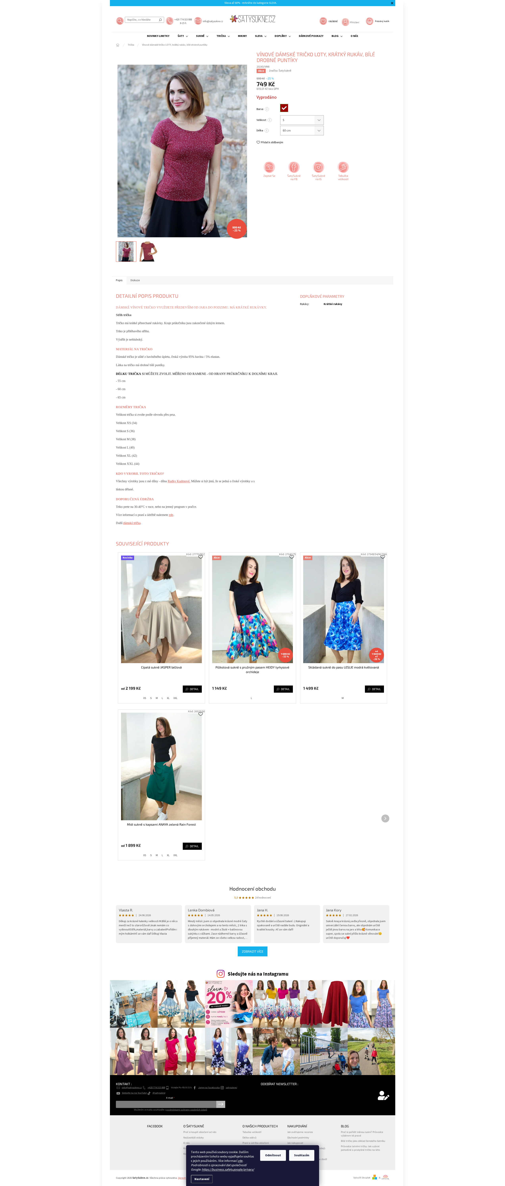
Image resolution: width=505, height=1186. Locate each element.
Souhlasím (301, 1155)
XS (144, 698)
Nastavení (201, 1179)
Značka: (280, 71)
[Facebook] (293, 172)
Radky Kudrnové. (179, 481)
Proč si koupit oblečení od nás (199, 1131)
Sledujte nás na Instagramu (258, 974)
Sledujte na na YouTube (134, 1093)
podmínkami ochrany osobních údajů (186, 1110)
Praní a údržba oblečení (255, 1142)
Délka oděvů (249, 1137)
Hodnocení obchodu (252, 888)
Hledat (160, 19)
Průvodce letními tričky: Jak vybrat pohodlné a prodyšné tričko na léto (360, 1148)
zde (240, 1161)
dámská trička (131, 523)
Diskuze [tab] (135, 280)
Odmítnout (273, 1155)
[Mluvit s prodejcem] (269, 172)
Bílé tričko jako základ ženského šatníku (363, 1140)
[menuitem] (158, 36)
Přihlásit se (220, 1104)
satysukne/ (231, 1087)
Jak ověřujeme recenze (300, 1131)
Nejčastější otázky (193, 1137)
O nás (186, 1142)
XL (168, 698)
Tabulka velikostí (251, 1131)
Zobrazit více (252, 951)
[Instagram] (318, 172)
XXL (175, 698)
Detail (194, 689)
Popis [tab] (119, 280)
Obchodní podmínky (298, 1137)
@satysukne (159, 1093)
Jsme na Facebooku (209, 1087)
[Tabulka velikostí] (342, 172)
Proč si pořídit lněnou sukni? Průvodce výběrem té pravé (362, 1133)
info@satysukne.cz (132, 1087)
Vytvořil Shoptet (361, 1177)
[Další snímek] (246, 151)
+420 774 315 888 (156, 1087)
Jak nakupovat (295, 1142)
